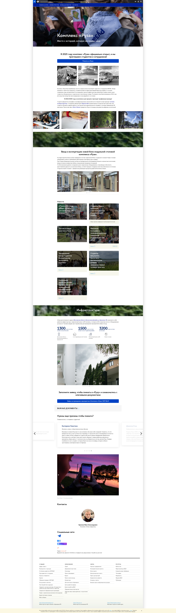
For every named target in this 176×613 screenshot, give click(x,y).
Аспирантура (68, 580)
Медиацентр (118, 575)
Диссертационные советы (96, 573)
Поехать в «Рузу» (43, 5)
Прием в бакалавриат (69, 573)
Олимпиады (67, 571)
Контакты (75, 5)
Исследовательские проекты (96, 568)
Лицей (66, 566)
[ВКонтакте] (58, 541)
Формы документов (65, 5)
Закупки (41, 578)
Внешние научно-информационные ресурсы (100, 582)
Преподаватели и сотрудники (46, 573)
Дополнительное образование (72, 582)
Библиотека (118, 566)
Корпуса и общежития (44, 575)
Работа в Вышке (42, 597)
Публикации (118, 580)
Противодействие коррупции (46, 584)
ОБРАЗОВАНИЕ (69, 564)
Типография (118, 573)
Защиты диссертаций (95, 575)
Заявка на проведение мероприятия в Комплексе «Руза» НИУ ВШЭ (88, 401)
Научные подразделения (95, 566)
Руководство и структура (45, 568)
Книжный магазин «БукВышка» (122, 571)
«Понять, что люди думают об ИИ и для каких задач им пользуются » (66, 209)
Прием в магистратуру (70, 578)
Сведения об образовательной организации (49, 590)
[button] (58, 181)
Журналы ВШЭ (119, 578)
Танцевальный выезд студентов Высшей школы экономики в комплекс (65, 258)
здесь (111, 610)
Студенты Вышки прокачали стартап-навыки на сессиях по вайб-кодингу (97, 210)
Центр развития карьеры (70, 584)
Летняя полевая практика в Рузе (65, 229)
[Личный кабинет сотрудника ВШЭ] (138, 1)
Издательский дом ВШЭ (121, 568)
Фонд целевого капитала (45, 582)
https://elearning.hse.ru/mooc (114, 602)
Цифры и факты (42, 566)
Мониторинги (93, 571)
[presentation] (35, 433)
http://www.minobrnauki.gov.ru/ (46, 602)
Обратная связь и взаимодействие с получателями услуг (76, 592)
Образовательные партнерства (72, 589)
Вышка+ (66, 575)
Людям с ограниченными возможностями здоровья (50, 592)
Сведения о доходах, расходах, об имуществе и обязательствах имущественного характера (50, 587)
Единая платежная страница (45, 595)
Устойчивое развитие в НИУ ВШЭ (46, 571)
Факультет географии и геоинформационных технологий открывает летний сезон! (98, 234)
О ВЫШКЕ (42, 564)
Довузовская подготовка (70, 568)
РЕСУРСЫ (118, 564)
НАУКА (92, 564)
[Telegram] (60, 541)
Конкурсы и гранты (94, 580)
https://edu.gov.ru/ (77, 602)
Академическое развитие (96, 578)
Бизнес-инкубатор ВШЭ (70, 587)
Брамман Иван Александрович (88, 525)
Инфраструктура (54, 5)
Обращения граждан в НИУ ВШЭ (46, 580)
